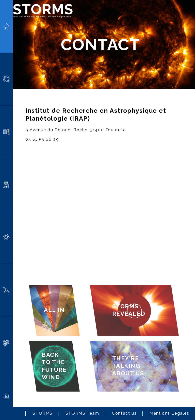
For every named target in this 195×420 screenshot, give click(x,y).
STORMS (43, 9)
